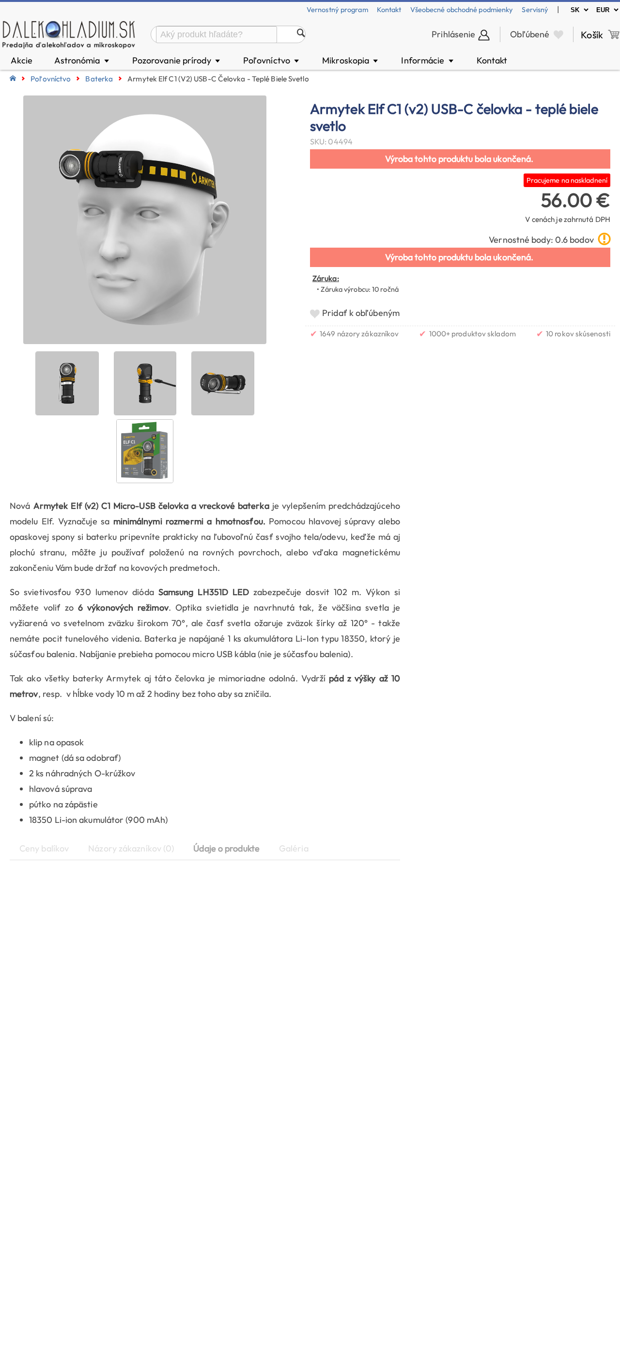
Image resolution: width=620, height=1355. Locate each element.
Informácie (427, 60)
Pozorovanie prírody (176, 60)
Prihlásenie (453, 34)
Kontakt (389, 9)
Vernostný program (337, 9)
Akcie (22, 60)
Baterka (99, 78)
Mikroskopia (350, 60)
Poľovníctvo (271, 60)
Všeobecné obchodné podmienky (461, 9)
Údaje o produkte (226, 848)
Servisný (535, 9)
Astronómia (82, 60)
